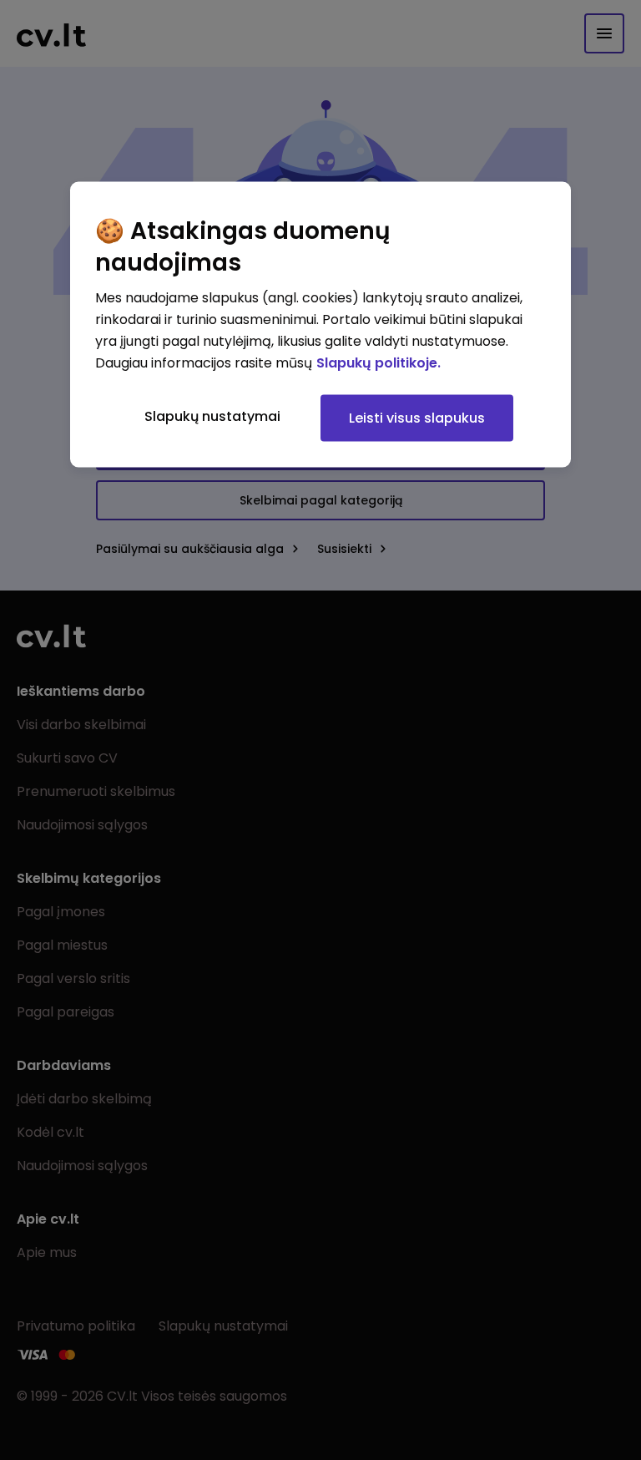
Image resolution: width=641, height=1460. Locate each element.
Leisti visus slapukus (417, 418)
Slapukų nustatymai (212, 416)
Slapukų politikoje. (378, 363)
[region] (320, 325)
